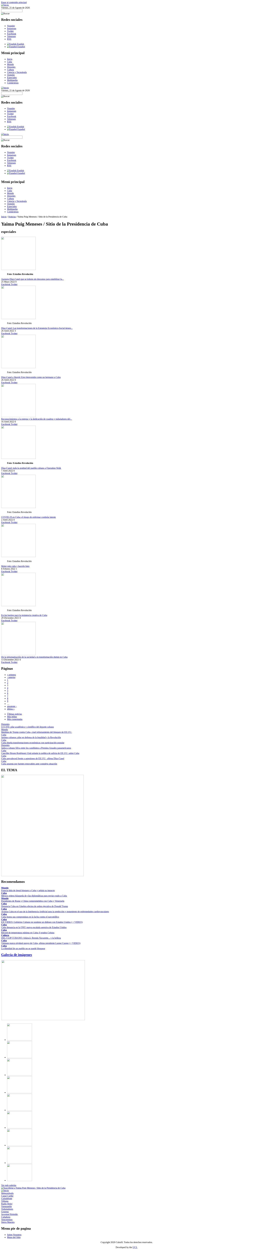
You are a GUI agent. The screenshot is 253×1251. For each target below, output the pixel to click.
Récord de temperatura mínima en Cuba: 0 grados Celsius (27, 932)
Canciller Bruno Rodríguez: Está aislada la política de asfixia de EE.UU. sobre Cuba (40, 753)
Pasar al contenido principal (14, 2)
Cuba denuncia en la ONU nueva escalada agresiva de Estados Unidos (33, 927)
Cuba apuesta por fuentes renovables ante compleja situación (29, 764)
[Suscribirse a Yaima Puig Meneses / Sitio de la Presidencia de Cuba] (33, 1188)
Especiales (12, 77)
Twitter (10, 31)
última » (10, 709)
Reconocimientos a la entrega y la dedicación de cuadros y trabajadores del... (36, 419)
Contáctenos (12, 83)
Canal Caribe (7, 1196)
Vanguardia (6, 1206)
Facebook (11, 34)
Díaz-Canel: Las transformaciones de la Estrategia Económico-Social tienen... (37, 328)
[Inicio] (5, 5)
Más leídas (12, 716)
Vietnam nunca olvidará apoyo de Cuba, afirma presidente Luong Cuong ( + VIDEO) (40, 943)
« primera (11, 674)
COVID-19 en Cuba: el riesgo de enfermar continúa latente (28, 517)
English (20, 44)
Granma (5, 1211)
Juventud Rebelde (9, 1214)
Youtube (11, 26)
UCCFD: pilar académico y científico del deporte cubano (27, 727)
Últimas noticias (14, 714)
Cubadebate (6, 1198)
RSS (9, 39)
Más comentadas (14, 719)
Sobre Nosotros (14, 1234)
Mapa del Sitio (13, 1237)
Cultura (10, 69)
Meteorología (7, 1193)
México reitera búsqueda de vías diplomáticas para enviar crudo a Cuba (34, 895)
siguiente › (12, 706)
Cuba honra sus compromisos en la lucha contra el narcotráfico (30, 917)
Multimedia (12, 80)
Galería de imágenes (16, 955)
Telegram (11, 36)
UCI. (135, 1247)
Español (21, 46)
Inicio (9, 59)
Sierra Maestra (7, 1222)
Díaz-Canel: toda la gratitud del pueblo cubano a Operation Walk (31, 468)
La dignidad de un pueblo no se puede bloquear (23, 948)
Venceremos (6, 1219)
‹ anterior (11, 677)
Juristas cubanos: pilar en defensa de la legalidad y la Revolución (31, 737)
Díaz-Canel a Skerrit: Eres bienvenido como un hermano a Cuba (31, 377)
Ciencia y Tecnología (17, 72)
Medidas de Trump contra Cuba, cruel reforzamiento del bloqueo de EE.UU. (36, 732)
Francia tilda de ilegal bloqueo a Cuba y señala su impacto (28, 890)
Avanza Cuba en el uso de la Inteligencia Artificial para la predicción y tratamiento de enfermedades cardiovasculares (55, 911)
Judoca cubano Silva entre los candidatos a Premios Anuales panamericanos (36, 748)
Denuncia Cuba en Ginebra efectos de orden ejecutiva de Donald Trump (34, 906)
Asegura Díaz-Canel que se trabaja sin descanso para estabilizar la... (32, 279)
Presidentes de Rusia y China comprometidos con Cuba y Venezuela (32, 901)
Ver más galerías (8, 1185)
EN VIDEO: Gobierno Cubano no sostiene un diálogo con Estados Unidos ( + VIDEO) (42, 922)
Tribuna (4, 1201)
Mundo (10, 64)
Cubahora (5, 1217)
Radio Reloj (6, 1204)
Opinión (11, 75)
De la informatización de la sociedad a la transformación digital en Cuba (34, 657)
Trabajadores (7, 1209)
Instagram (11, 28)
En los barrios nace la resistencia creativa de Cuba (24, 615)
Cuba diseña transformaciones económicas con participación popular (32, 742)
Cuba (9, 61)
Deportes (11, 67)
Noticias (12, 216)
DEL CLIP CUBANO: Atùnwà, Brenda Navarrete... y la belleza (31, 938)
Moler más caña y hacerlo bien (15, 566)
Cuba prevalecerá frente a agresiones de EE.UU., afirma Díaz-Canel (32, 758)
